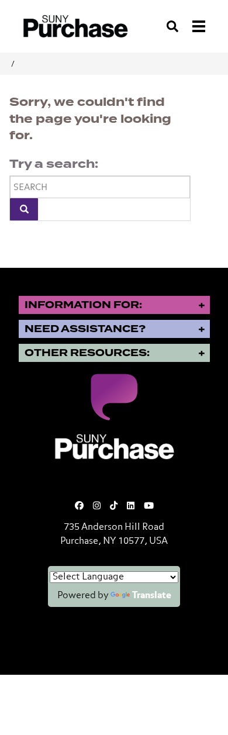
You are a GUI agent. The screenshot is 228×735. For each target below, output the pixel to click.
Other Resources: (87, 353)
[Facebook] (79, 506)
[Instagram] (96, 506)
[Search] (24, 209)
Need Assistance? (85, 329)
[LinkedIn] (130, 506)
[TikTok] (113, 506)
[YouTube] (149, 506)
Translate (151, 596)
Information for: (83, 305)
